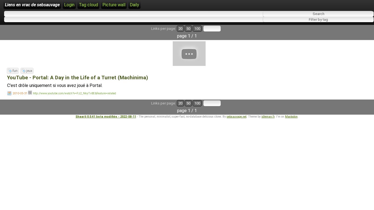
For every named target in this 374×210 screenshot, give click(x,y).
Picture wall (113, 4)
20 (180, 29)
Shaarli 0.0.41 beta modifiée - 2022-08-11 (106, 116)
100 (197, 29)
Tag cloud (88, 4)
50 (188, 29)
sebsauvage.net (236, 116)
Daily (134, 4)
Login (69, 4)
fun (15, 71)
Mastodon (291, 116)
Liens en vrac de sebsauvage (32, 4)
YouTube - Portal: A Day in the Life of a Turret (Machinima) (77, 78)
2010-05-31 (20, 93)
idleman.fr (268, 116)
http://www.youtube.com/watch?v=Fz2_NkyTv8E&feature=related (74, 93)
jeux (29, 71)
